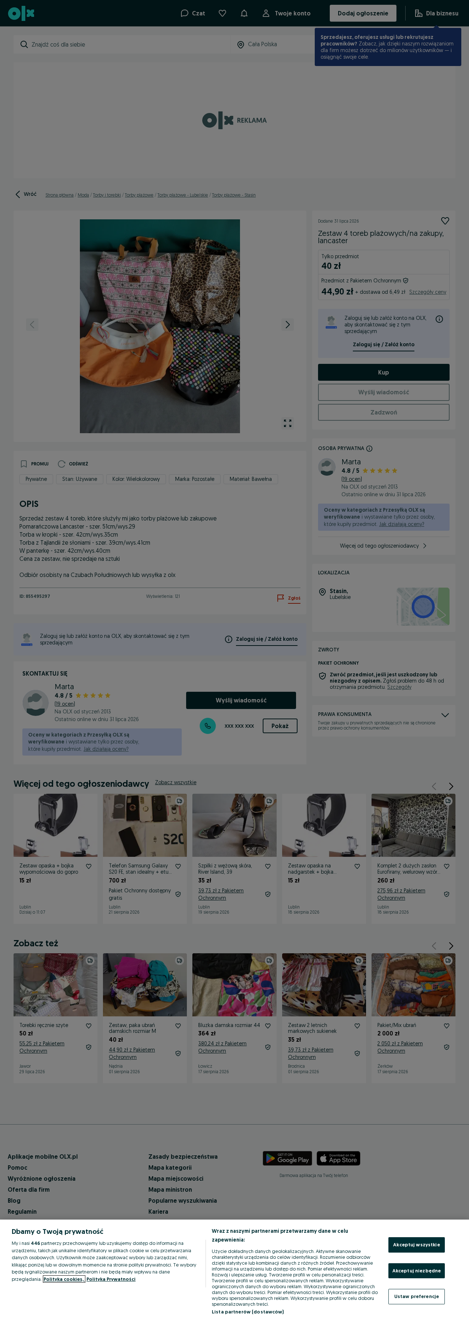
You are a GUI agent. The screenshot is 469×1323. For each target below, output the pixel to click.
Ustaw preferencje (416, 1296)
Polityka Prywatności (111, 1279)
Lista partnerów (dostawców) (248, 1312)
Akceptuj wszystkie (416, 1244)
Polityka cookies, (64, 1279)
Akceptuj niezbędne (416, 1270)
